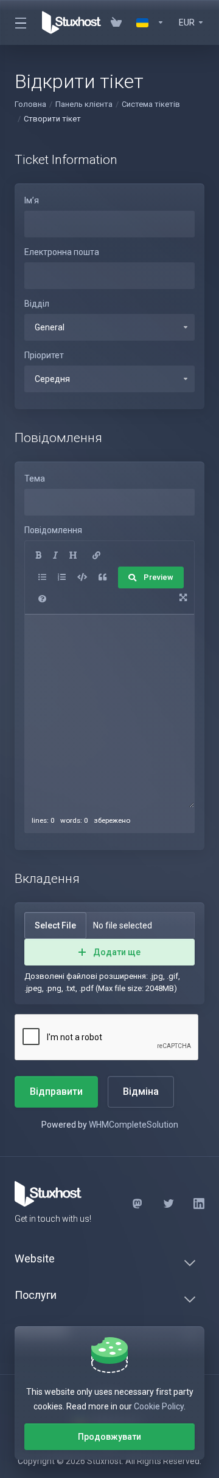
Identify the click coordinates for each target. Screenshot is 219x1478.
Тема (34, 478)
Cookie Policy (159, 1406)
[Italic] (55, 556)
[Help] (42, 599)
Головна (30, 104)
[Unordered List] (42, 577)
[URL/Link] (96, 556)
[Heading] (73, 556)
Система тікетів (151, 104)
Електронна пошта (61, 252)
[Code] (82, 577)
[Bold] (38, 556)
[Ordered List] (61, 577)
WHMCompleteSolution (133, 1124)
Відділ (36, 303)
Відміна (141, 1091)
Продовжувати (109, 1437)
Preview (158, 577)
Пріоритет (44, 355)
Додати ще (117, 952)
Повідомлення (53, 530)
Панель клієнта (84, 104)
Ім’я (31, 200)
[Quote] (102, 577)
